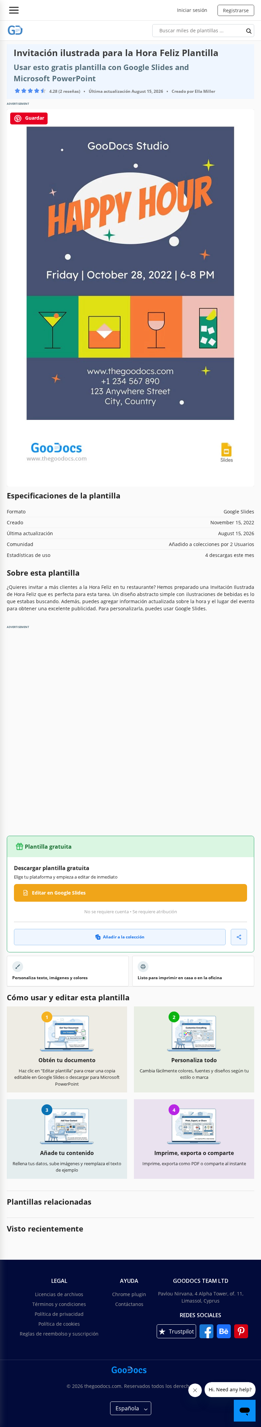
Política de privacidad (59, 1314)
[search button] (249, 31)
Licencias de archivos (59, 1294)
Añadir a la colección (123, 937)
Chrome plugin (129, 1294)
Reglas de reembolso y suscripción (59, 1333)
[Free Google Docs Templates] (15, 30)
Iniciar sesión (192, 10)
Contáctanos (129, 1304)
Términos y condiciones (59, 1304)
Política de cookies (59, 1324)
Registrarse (236, 10)
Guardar (34, 118)
